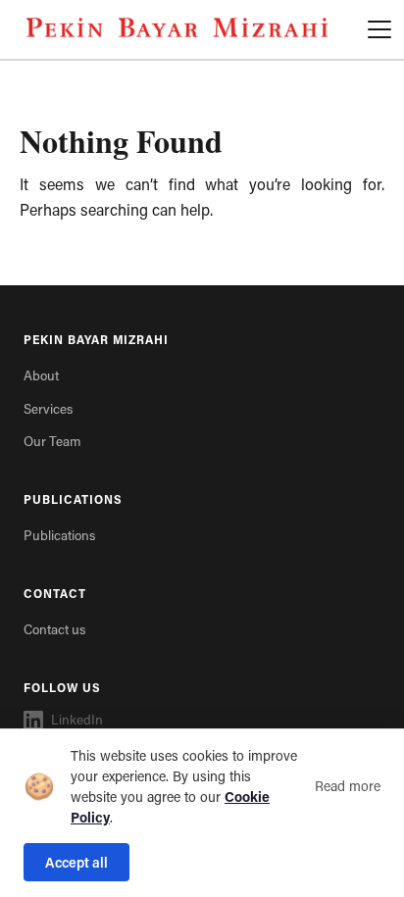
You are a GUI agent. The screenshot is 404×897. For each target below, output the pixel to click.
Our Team (52, 441)
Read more (347, 785)
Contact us (54, 629)
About (41, 375)
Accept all (76, 862)
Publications (59, 535)
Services (48, 409)
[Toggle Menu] (379, 29)
